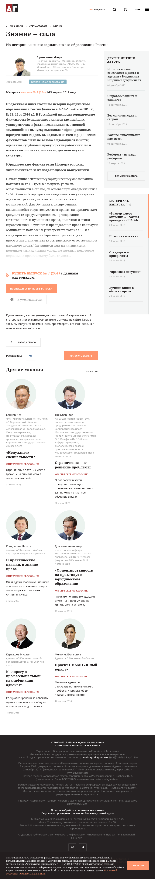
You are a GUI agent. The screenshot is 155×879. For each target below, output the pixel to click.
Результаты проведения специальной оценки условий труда (77, 813)
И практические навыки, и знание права (22, 564)
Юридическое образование (47, 82)
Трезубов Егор (64, 415)
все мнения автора (126, 176)
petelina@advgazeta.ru (95, 757)
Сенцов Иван (14, 415)
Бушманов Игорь (49, 57)
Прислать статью (81, 355)
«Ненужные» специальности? (20, 454)
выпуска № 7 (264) (33, 92)
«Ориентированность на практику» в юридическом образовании (74, 577)
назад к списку (27, 342)
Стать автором (38, 26)
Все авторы (16, 26)
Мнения (57, 26)
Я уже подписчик (30, 299)
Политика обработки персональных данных (77, 810)
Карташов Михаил (18, 654)
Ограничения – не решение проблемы (73, 464)
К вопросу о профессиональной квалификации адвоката (23, 678)
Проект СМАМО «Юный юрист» (76, 667)
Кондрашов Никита (18, 546)
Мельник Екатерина (68, 654)
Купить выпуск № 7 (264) (36, 273)
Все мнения (92, 371)
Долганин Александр (68, 546)
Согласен (138, 865)
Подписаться (31, 288)
